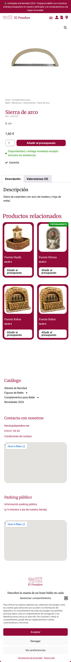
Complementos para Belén (19, 397)
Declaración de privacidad (30, 658)
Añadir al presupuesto (41, 143)
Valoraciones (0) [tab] (37, 178)
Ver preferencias (35, 650)
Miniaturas (16, 103)
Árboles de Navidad (15, 388)
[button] (66, 598)
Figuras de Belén (14, 392)
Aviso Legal (49, 658)
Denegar (35, 641)
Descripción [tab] (13, 178)
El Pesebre (22, 17)
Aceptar (35, 632)
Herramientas (29, 103)
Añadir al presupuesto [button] (14, 271)
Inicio (7, 100)
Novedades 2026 (14, 402)
